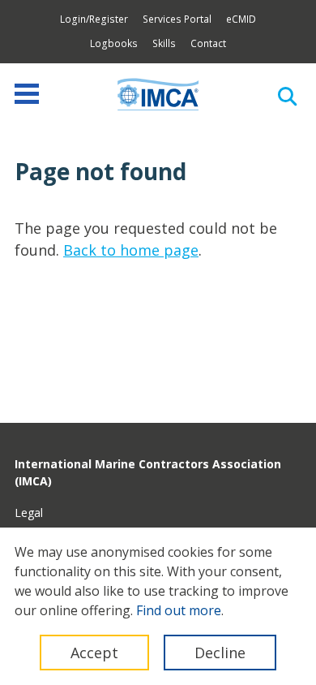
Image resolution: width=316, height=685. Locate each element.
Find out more (178, 610)
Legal (29, 512)
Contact (208, 43)
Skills (164, 43)
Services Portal (177, 19)
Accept (94, 652)
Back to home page (131, 250)
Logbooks (114, 43)
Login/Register (94, 19)
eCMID (241, 19)
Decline (220, 652)
